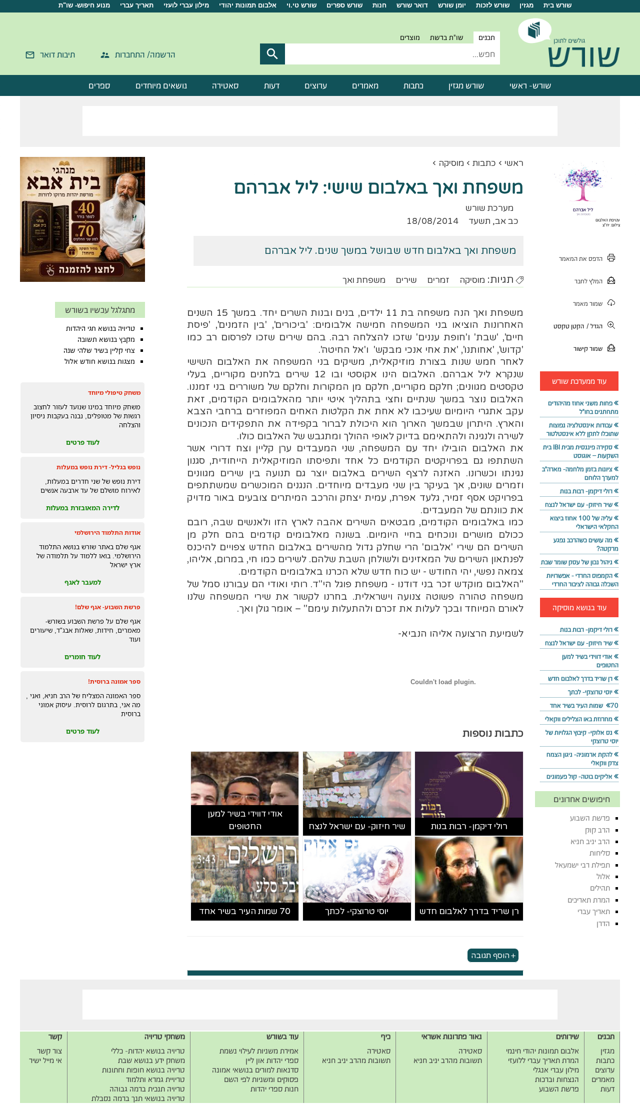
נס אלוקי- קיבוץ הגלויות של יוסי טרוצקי (582, 736)
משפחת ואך (364, 280)
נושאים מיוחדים (161, 85)
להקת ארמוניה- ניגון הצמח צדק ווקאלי (582, 758)
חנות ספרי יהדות (274, 1089)
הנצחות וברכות (557, 1079)
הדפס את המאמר (580, 258)
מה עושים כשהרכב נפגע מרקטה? (586, 544)
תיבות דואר (57, 54)
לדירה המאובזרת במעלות (83, 507)
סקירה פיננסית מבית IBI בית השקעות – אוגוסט (580, 451)
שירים (406, 280)
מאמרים (365, 85)
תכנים (486, 37)
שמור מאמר (587, 303)
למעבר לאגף (82, 582)
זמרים (438, 280)
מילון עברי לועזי (186, 5)
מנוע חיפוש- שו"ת (84, 5)
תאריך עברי (137, 5)
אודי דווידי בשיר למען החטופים (245, 820)
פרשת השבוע (590, 818)
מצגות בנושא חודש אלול (99, 361)
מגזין (527, 5)
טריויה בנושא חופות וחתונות (143, 1070)
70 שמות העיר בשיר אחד (244, 911)
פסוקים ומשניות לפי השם (261, 1079)
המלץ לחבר (588, 281)
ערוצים (315, 85)
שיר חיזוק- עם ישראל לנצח (357, 826)
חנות (379, 5)
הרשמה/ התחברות (145, 54)
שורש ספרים (344, 5)
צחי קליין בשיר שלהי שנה (99, 350)
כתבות (414, 85)
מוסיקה (451, 163)
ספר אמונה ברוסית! (114, 681)
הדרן (603, 923)
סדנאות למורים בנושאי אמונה (255, 1070)
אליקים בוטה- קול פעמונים (579, 776)
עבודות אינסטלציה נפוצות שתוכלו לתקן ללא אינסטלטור (582, 429)
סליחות (600, 853)
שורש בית (558, 5)
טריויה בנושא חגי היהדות (100, 328)
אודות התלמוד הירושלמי (107, 532)
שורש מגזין (466, 85)
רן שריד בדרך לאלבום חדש (469, 911)
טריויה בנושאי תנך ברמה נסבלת (138, 1098)
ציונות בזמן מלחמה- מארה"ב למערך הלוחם (580, 473)
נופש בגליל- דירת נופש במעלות (98, 467)
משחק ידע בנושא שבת (151, 1060)
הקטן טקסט (569, 326)
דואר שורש (412, 5)
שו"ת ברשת (447, 37)
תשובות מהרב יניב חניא (448, 1060)
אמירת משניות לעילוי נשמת (259, 1051)
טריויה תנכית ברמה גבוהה (147, 1089)
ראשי (514, 163)
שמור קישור (588, 348)
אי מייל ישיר (45, 1060)
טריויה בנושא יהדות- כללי (148, 1051)
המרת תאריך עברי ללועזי (543, 1060)
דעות (272, 85)
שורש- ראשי (531, 85)
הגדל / (594, 326)
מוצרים (410, 37)
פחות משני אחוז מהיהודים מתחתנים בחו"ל (583, 407)
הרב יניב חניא (590, 841)
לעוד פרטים (83, 442)
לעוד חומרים (82, 656)
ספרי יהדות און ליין (272, 1060)
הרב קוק (597, 830)
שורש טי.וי (301, 5)
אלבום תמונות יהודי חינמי (542, 1051)
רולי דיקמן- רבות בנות (469, 826)
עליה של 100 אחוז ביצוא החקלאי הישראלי (584, 522)
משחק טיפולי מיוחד (114, 392)
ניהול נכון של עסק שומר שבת (576, 562)
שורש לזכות (493, 5)
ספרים (99, 85)
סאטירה (225, 85)
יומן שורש (452, 5)
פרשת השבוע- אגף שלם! (107, 607)
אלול (603, 876)
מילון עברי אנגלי (556, 1070)
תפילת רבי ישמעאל (582, 865)
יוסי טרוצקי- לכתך (356, 911)
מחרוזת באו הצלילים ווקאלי (578, 719)
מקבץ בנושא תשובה (106, 339)
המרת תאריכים (589, 900)
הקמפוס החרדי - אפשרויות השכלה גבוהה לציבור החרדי (582, 579)
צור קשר (49, 1051)
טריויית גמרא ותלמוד (155, 1079)
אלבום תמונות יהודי (247, 5)
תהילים (600, 888)
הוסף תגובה (490, 955)
